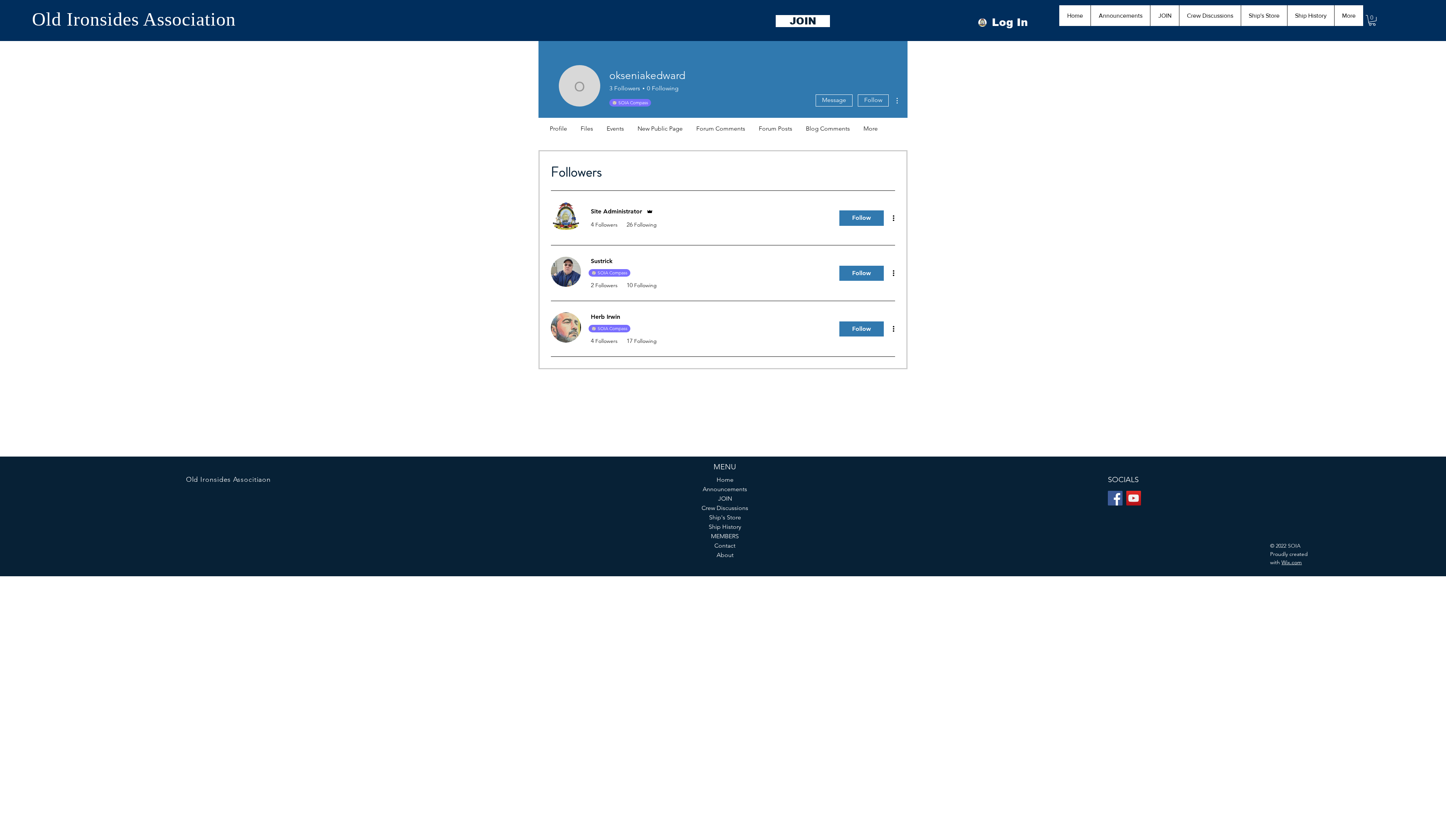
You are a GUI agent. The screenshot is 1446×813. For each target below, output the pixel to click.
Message (834, 100)
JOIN (725, 498)
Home (725, 479)
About (725, 555)
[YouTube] (1133, 498)
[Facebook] (1115, 498)
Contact (724, 545)
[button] (1372, 20)
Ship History (725, 526)
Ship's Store (725, 517)
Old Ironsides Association (134, 19)
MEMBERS (725, 536)
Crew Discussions (725, 508)
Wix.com (1291, 562)
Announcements (725, 489)
